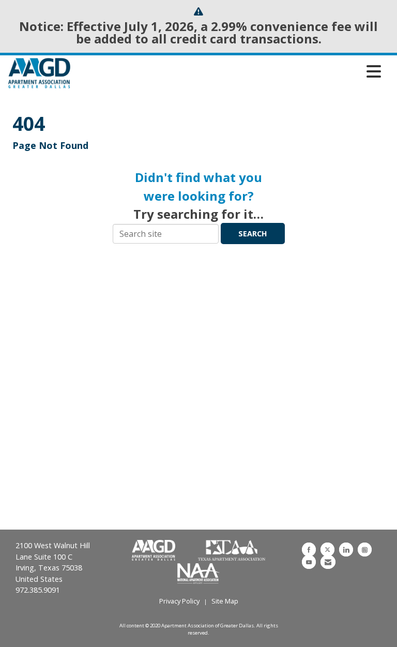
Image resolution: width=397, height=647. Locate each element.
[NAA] (198, 572)
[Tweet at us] (327, 549)
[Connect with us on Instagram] (365, 549)
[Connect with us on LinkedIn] (346, 549)
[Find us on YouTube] (309, 562)
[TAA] (232, 550)
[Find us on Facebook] (309, 549)
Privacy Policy (179, 601)
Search (252, 233)
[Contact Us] (327, 562)
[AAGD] (154, 550)
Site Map (224, 601)
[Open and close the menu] (228, 71)
